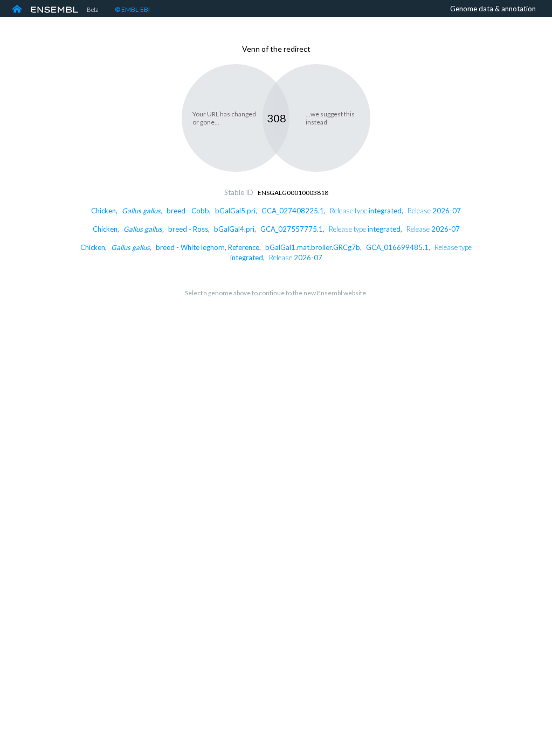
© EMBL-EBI (132, 9)
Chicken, (276, 210)
